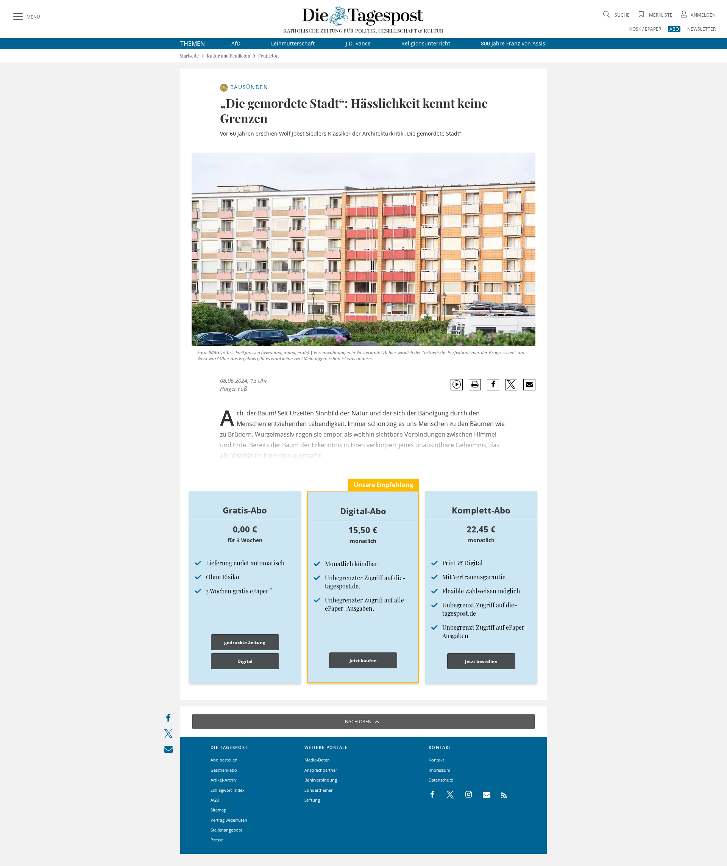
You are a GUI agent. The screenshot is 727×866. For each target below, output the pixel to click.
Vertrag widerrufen (229, 820)
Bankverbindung (320, 780)
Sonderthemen (319, 790)
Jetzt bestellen (481, 661)
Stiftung (312, 800)
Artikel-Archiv (224, 780)
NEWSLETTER (701, 29)
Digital (245, 661)
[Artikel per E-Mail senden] (529, 385)
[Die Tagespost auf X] (446, 795)
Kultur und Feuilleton (228, 56)
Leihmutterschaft (293, 43)
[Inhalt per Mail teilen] (168, 750)
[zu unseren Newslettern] (483, 795)
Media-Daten (317, 760)
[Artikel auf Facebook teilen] (493, 385)
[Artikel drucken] (475, 384)
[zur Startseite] (363, 15)
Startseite (189, 56)
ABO (674, 29)
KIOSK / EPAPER (645, 29)
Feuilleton (268, 56)
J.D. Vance (358, 43)
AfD (235, 43)
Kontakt (436, 760)
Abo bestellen (224, 760)
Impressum (439, 770)
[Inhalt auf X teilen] (168, 735)
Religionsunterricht (425, 43)
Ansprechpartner (320, 770)
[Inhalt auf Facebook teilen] (168, 719)
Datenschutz (441, 780)
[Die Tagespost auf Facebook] (433, 795)
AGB (215, 800)
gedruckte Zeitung (244, 642)
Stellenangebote (226, 830)
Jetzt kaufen (363, 660)
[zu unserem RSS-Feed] (500, 795)
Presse (217, 840)
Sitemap (218, 810)
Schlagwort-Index (228, 790)
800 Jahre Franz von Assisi (514, 43)
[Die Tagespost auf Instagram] (465, 795)
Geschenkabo (224, 770)
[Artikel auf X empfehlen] (511, 384)
